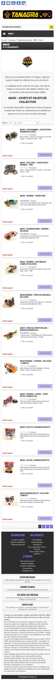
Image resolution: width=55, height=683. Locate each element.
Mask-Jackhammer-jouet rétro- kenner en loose (36, 130)
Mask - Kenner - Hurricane (33, 196)
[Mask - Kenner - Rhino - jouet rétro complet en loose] (11, 401)
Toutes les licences (25, 40)
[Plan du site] (13, 3)
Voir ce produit (27, 143)
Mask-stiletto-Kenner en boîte (35, 427)
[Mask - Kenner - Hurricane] (11, 203)
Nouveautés (37, 540)
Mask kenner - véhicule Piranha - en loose (36, 296)
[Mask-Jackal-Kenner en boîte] (11, 467)
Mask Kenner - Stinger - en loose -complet (35, 362)
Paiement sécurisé (18, 545)
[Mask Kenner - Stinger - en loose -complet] (11, 368)
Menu (10, 34)
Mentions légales (27, 563)
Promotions (37, 545)
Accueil (4, 40)
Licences (12, 40)
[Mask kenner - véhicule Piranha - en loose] (11, 302)
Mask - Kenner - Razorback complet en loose (33, 263)
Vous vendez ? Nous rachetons (37, 553)
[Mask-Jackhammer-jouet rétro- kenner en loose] (11, 137)
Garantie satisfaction (18, 542)
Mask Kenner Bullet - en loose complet (34, 494)
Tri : (19, 123)
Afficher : (5, 123)
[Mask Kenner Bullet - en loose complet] (11, 500)
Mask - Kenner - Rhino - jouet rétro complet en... (34, 395)
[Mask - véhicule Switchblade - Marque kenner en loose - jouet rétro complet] (11, 335)
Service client (27, 568)
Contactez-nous (27, 571)
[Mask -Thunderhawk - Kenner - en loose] (11, 236)
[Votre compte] (18, 3)
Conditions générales (27, 566)
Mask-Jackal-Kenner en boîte (34, 460)
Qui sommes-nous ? (27, 561)
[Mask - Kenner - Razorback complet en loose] (11, 269)
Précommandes (37, 542)
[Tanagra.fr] (27, 15)
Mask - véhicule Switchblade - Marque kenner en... (34, 329)
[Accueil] (3, 3)
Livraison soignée (17, 540)
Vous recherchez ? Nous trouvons (37, 548)
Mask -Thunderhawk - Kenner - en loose (35, 230)
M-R (35, 40)
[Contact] (8, 3)
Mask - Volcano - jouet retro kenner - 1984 (34, 164)
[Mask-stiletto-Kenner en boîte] (11, 434)
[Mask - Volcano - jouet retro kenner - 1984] (11, 170)
